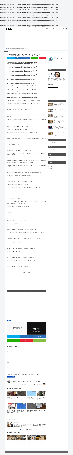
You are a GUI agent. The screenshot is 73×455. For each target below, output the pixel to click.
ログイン (49, 164)
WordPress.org (50, 170)
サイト (8, 370)
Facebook (30, 429)
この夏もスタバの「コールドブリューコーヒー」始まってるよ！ (59, 111)
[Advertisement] (36, 38)
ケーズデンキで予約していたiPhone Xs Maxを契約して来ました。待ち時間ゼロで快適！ (56, 128)
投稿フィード (50, 166)
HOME (47, 28)
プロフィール (52, 28)
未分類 (9, 320)
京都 (56, 28)
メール (8, 366)
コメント (9, 351)
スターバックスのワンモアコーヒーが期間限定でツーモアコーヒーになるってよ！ (56, 122)
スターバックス (61, 28)
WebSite (22, 429)
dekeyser (16, 422)
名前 (8, 362)
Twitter (27, 429)
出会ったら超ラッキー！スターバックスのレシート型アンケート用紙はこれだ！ (59, 134)
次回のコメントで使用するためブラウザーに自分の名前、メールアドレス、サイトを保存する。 (24, 374)
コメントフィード (51, 168)
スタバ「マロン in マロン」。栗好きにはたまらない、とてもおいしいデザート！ (56, 105)
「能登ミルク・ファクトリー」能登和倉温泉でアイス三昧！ (59, 116)
